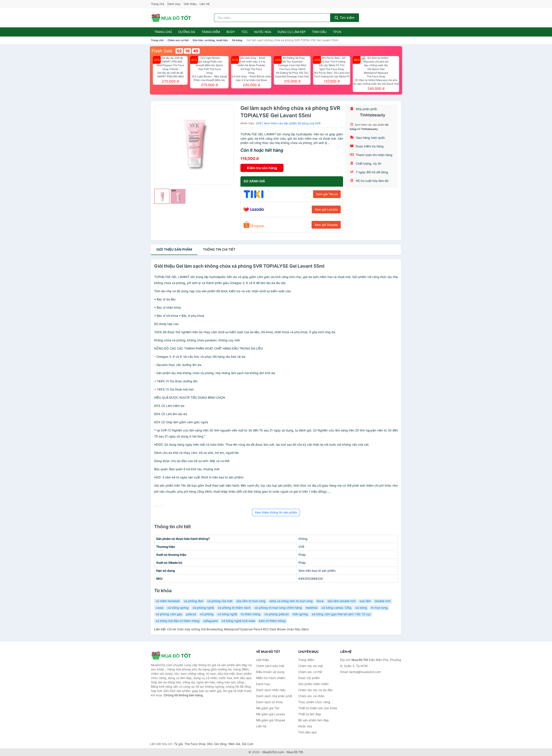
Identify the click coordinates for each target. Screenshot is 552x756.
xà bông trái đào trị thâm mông (177, 621)
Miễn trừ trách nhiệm (270, 678)
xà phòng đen (193, 601)
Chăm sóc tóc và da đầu (315, 690)
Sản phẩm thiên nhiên (313, 684)
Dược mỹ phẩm (309, 678)
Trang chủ (157, 4)
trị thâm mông (250, 614)
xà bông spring (178, 607)
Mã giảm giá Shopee (270, 720)
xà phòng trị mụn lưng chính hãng (278, 607)
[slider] (161, 196)
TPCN (337, 32)
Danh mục (174, 4)
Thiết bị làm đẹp (309, 714)
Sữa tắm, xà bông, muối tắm (210, 40)
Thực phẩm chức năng (314, 702)
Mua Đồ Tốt (295, 752)
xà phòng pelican (276, 614)
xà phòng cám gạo (169, 614)
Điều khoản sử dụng (270, 672)
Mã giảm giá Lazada (270, 714)
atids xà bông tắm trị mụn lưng (291, 601)
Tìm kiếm (346, 18)
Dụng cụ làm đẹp (292, 32)
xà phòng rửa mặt (219, 601)
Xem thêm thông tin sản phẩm (276, 512)
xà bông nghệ (227, 614)
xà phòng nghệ (203, 607)
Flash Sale (162, 50)
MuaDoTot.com (273, 752)
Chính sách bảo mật (270, 666)
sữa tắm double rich (342, 601)
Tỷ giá (178, 744)
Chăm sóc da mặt (310, 666)
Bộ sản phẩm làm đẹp (313, 720)
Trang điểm (210, 32)
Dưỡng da (186, 32)
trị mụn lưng (379, 607)
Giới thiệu (190, 4)
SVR (258, 123)
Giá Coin (247, 744)
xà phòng (206, 614)
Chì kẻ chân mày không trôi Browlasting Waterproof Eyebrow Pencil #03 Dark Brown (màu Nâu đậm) (238, 629)
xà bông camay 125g (336, 607)
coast (159, 607)
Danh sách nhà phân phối (274, 696)
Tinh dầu (319, 32)
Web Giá (234, 744)
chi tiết (219, 249)
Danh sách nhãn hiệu (270, 690)
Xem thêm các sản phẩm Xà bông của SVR (292, 123)
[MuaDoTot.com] (171, 17)
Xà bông (237, 40)
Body (230, 32)
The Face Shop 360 (198, 744)
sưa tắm (365, 601)
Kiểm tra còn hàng (262, 168)
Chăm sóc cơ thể (178, 40)
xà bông (361, 607)
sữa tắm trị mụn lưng (250, 601)
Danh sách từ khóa (269, 702)
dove (320, 601)
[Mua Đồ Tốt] (172, 655)
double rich (382, 601)
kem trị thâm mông (272, 621)
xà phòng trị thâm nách (234, 607)
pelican (191, 614)
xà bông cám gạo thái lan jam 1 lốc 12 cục (341, 614)
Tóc (244, 32)
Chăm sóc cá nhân (311, 696)
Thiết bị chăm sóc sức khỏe (317, 708)
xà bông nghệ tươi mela (238, 621)
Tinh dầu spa (307, 732)
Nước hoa (262, 32)
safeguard (210, 621)
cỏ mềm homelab (168, 601)
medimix (312, 607)
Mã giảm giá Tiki (267, 708)
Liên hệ (205, 4)
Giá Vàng (220, 744)
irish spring (300, 614)
